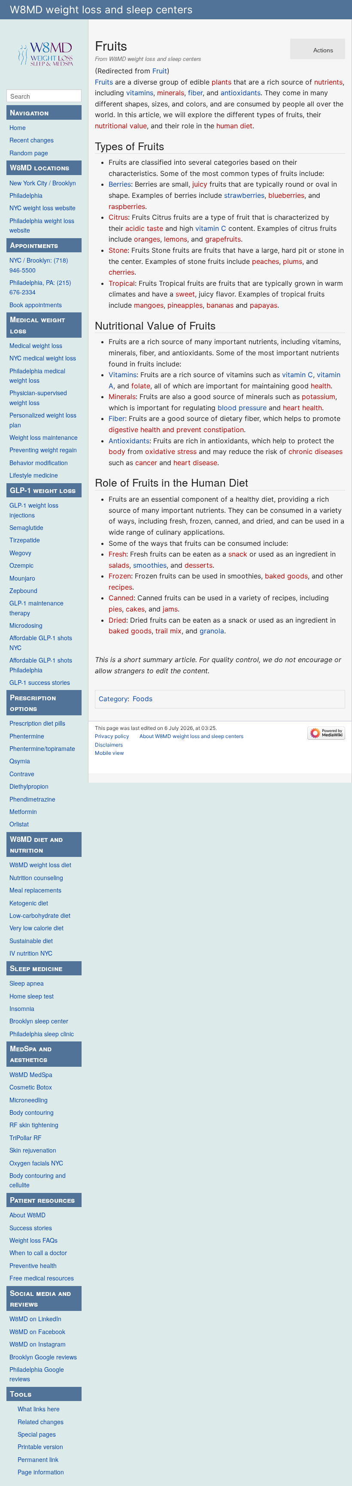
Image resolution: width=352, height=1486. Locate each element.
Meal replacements (35, 890)
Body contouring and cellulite (37, 1180)
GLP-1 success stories (39, 682)
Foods (142, 698)
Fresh (117, 554)
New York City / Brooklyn (42, 183)
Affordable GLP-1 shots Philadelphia (40, 665)
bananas (220, 305)
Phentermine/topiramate (42, 748)
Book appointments (35, 304)
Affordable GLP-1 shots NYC (40, 642)
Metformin (23, 811)
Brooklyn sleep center (38, 1021)
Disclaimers (109, 744)
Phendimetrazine (32, 799)
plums (292, 261)
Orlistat (19, 824)
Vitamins (123, 374)
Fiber (117, 418)
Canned (121, 597)
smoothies (150, 565)
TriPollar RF (25, 1137)
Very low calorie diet (36, 927)
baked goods (286, 576)
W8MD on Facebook (37, 1331)
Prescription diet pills (37, 723)
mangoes (149, 305)
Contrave (21, 773)
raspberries (127, 206)
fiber (195, 92)
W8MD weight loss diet (40, 864)
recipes (120, 587)
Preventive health (33, 1265)
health (321, 385)
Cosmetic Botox (30, 1087)
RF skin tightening (33, 1124)
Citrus (118, 217)
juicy (199, 184)
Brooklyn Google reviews (43, 1357)
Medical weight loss (35, 345)
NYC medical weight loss (42, 358)
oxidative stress (171, 451)
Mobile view (109, 753)
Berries (120, 184)
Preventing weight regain (43, 449)
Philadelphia (25, 195)
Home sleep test (31, 996)
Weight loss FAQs (33, 1240)
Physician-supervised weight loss (38, 397)
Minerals (122, 396)
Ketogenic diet (28, 903)
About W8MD (27, 1215)
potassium (318, 396)
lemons (175, 239)
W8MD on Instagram (37, 1344)
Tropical (122, 283)
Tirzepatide (24, 540)
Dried (117, 620)
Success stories (30, 1227)
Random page (28, 152)
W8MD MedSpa (30, 1074)
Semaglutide (26, 527)
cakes (135, 609)
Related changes (41, 1421)
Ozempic (21, 565)
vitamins (139, 92)
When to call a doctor (38, 1252)
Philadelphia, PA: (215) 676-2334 (40, 287)
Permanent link (38, 1459)
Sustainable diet (31, 940)
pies (115, 609)
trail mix (168, 630)
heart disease (195, 462)
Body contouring (31, 1112)
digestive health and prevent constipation (176, 429)
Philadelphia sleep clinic (41, 1033)
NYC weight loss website (42, 207)
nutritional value (121, 125)
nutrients (328, 82)
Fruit (159, 71)
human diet (234, 125)
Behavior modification (38, 462)
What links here (39, 1408)
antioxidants (241, 92)
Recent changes (31, 140)
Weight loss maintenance (43, 437)
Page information (41, 1472)
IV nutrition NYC (30, 953)
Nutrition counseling (36, 877)
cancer (146, 462)
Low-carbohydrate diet (39, 915)
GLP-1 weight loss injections (33, 510)
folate (140, 385)
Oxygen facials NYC (36, 1163)
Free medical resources (41, 1278)
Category (113, 699)
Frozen (120, 576)
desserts (198, 565)
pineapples (185, 305)
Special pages (37, 1434)
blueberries (286, 195)
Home (17, 127)
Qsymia (19, 761)
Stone (118, 250)
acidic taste (144, 228)
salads (119, 565)
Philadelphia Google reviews (36, 1374)
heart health (302, 407)
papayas (263, 305)
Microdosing (25, 625)
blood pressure (242, 407)
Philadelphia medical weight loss (37, 375)
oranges (147, 239)
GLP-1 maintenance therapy (36, 608)
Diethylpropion (29, 786)
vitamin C (210, 228)
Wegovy (20, 552)
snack (237, 554)
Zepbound (23, 590)
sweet (185, 294)
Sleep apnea (26, 983)
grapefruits (223, 239)
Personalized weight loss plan (42, 420)
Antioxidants (129, 440)
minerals (170, 92)
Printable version (40, 1446)
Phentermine (26, 736)
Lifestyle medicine (33, 475)
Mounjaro (22, 578)
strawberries (244, 195)
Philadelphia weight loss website (41, 225)
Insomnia (21, 1008)
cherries (121, 272)
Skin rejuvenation (32, 1150)
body (117, 451)
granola (212, 630)
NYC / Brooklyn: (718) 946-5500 (38, 265)
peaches (265, 261)
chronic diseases (315, 451)
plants (221, 82)
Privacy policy (112, 736)
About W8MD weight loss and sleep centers (191, 736)
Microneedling (28, 1100)
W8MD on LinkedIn (35, 1318)
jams (170, 609)
